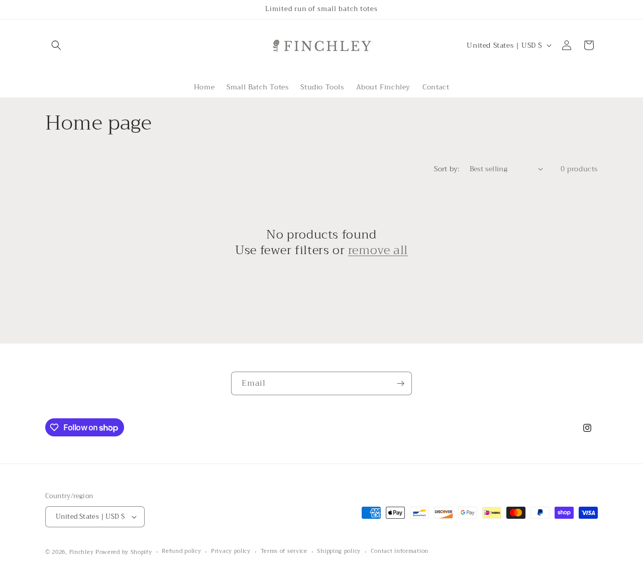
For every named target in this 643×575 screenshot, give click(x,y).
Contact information (399, 551)
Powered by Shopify (123, 552)
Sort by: (446, 169)
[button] (56, 45)
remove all (378, 250)
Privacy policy (231, 551)
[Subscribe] (400, 383)
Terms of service (284, 551)
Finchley (81, 552)
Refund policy (181, 551)
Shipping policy (339, 551)
